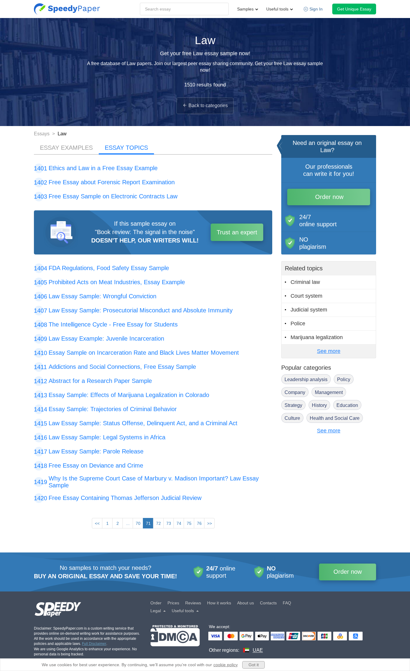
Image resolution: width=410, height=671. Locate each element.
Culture (292, 418)
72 (158, 523)
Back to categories (208, 105)
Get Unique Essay (354, 9)
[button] (67, 9)
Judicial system (309, 310)
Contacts (268, 602)
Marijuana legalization (317, 337)
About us (245, 602)
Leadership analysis (306, 379)
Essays (42, 133)
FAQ (287, 602)
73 (168, 523)
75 (189, 523)
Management (329, 392)
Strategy (293, 405)
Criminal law (305, 282)
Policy (343, 379)
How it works (219, 602)
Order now (329, 197)
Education (347, 405)
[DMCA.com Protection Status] (175, 639)
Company (295, 392)
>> (209, 523)
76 (199, 523)
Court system (306, 296)
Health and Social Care (335, 418)
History (319, 405)
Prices (173, 602)
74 (178, 523)
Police (298, 323)
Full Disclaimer (94, 644)
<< (97, 523)
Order (155, 602)
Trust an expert (237, 232)
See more (328, 351)
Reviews (193, 602)
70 (138, 523)
